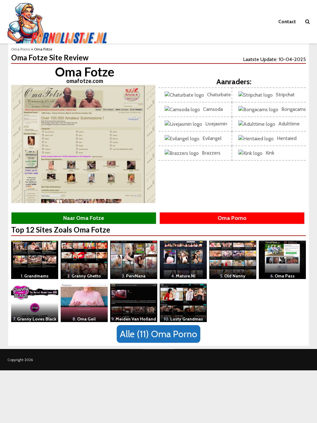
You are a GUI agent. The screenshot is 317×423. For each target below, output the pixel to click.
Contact (287, 21)
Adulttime (289, 124)
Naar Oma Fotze (83, 218)
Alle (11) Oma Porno (158, 334)
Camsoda (213, 109)
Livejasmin (216, 124)
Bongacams (293, 109)
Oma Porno (20, 49)
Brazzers (211, 153)
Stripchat (285, 95)
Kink (270, 153)
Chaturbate (219, 95)
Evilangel (212, 138)
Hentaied (287, 138)
